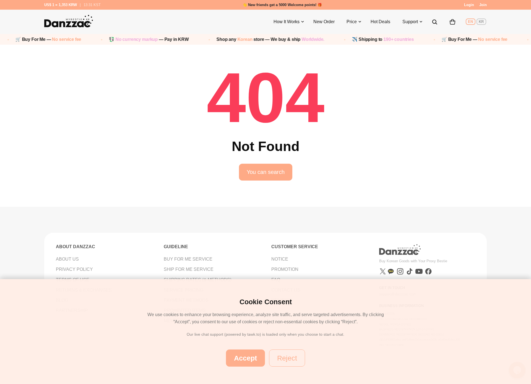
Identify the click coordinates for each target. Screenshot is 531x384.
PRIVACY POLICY (74, 269)
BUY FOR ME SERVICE (188, 259)
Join (483, 5)
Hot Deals (380, 21)
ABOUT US (67, 259)
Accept (245, 358)
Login (469, 5)
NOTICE (279, 259)
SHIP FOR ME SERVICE (189, 269)
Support (410, 21)
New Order (324, 21)
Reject (287, 358)
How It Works (287, 21)
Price (352, 21)
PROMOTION (284, 269)
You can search (266, 172)
